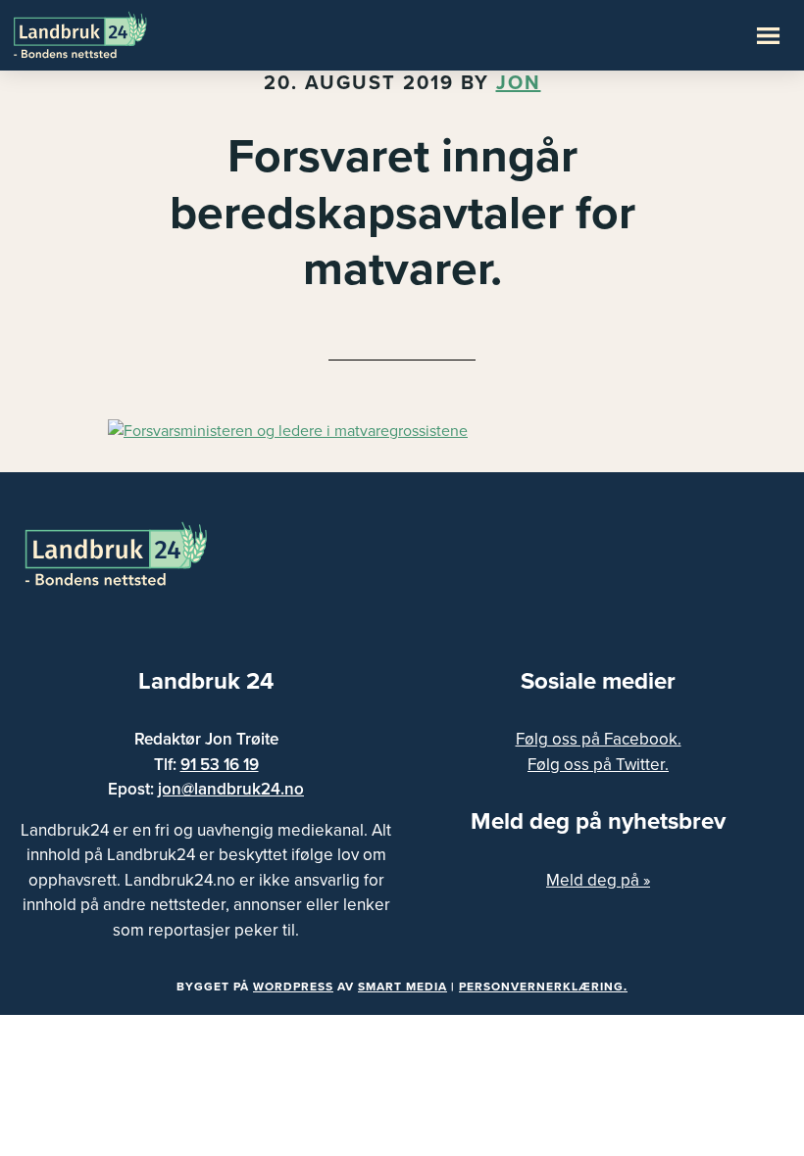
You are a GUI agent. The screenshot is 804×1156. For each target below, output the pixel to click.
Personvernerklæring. (543, 986)
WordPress (293, 986)
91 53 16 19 (219, 764)
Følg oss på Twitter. (598, 764)
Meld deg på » (598, 880)
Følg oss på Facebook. (598, 739)
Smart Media (402, 986)
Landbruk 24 (108, 33)
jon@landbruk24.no (231, 789)
